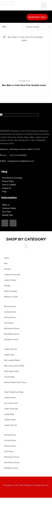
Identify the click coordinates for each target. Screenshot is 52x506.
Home (6, 258)
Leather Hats (9, 355)
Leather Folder (10, 420)
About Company (10, 291)
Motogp (7, 286)
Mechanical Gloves (12, 328)
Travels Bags (9, 377)
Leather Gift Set (10, 349)
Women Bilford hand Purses (15, 382)
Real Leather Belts (11, 371)
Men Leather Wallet (12, 360)
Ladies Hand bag (11, 409)
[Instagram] (4, 223)
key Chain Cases (11, 403)
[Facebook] (13, 223)
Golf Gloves (9, 323)
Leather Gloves (10, 280)
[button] (8, 16)
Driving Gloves (10, 317)
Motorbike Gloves (11, 339)
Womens (7, 269)
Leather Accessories (12, 275)
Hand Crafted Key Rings (14, 392)
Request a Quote (11, 297)
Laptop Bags (9, 414)
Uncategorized (24, 80)
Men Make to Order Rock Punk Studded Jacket (24, 85)
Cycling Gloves (10, 312)
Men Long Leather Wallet (14, 366)
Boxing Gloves (10, 306)
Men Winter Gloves (12, 334)
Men (6, 263)
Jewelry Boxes (10, 398)
